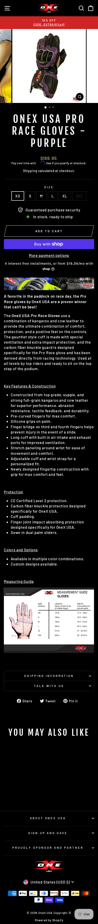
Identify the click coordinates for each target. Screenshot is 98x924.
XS (17, 196)
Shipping (30, 171)
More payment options (49, 255)
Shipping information (49, 676)
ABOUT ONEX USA (48, 818)
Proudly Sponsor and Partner (47, 847)
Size (49, 187)
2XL (79, 196)
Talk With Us (49, 686)
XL (64, 196)
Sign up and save (48, 833)
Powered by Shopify (49, 920)
